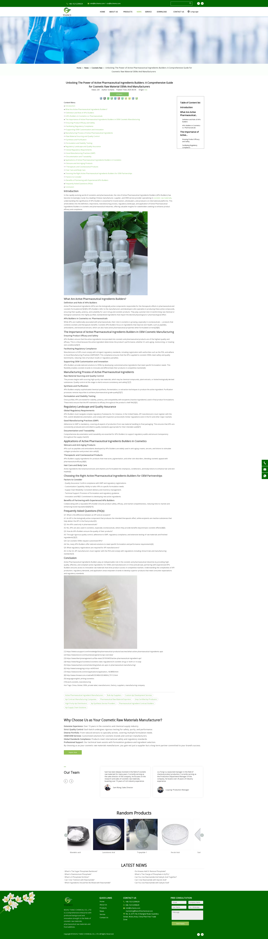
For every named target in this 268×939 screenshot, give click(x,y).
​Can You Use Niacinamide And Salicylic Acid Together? (156, 877)
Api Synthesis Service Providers (103, 703)
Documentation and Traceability (78, 156)
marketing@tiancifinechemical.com (139, 911)
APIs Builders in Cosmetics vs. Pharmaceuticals (84, 116)
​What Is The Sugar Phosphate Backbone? (81, 871)
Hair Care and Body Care (75, 170)
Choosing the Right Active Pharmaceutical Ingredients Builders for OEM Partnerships (98, 173)
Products (103, 908)
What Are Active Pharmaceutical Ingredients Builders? (86, 109)
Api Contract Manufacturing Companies (80, 699)
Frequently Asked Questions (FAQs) (79, 183)
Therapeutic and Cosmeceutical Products (82, 167)
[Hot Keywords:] (190, 3)
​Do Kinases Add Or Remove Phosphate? (150, 871)
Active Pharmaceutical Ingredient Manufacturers (84, 695)
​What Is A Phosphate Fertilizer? (77, 877)
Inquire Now (73, 752)
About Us (103, 905)
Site (145, 90)
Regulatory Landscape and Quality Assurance (83, 146)
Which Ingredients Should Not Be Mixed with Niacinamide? (88, 883)
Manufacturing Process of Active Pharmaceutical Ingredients (89, 133)
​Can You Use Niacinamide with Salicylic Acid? (152, 883)
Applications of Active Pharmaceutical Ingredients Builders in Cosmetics (93, 160)
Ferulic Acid (117, 852)
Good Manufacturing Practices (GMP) (80, 153)
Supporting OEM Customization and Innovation (85, 129)
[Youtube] (202, 3)
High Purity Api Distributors (76, 703)
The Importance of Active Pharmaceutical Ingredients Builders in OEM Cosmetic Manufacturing (102, 119)
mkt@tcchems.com (97, 3)
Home (102, 901)
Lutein (184, 831)
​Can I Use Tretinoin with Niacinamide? (80, 880)
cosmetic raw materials (162, 198)
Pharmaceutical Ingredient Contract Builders (136, 703)
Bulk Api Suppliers (114, 695)
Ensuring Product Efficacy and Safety (80, 123)
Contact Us (104, 917)
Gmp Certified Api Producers (146, 699)
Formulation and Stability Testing (79, 143)
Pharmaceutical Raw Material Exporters (115, 699)
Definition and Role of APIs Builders (80, 113)
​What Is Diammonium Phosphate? (78, 874)
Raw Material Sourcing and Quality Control (83, 136)
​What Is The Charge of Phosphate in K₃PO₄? (152, 874)
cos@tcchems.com (113, 3)
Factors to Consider (73, 177)
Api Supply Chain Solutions (75, 707)
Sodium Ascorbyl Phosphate (151, 852)
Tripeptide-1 (84, 852)
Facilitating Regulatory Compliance (79, 126)
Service (102, 914)
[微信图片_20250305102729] (68, 901)
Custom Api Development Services (138, 695)
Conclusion (69, 187)
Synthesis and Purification (76, 140)
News (102, 911)
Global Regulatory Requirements (79, 150)
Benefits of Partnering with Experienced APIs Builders (87, 180)
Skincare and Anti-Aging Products (79, 163)
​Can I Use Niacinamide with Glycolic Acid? (151, 880)
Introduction (70, 106)
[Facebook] (198, 3)
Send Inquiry (180, 924)
